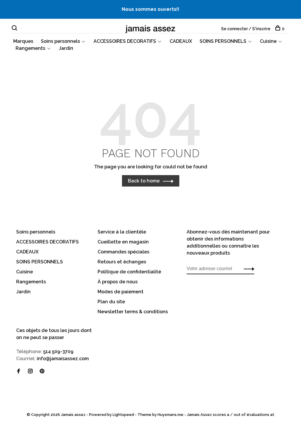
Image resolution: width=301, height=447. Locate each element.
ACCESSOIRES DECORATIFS (124, 41)
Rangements (30, 48)
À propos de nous (118, 282)
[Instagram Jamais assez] (30, 371)
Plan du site (111, 301)
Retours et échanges (122, 262)
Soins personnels (60, 41)
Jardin (66, 48)
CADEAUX (181, 41)
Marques (23, 41)
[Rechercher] (15, 28)
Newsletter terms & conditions (133, 311)
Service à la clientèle (122, 232)
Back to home (144, 181)
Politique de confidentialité (129, 272)
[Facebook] (18, 371)
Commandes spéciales (123, 252)
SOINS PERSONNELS (223, 41)
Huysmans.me (171, 414)
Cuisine (268, 41)
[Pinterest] (42, 371)
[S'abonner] (247, 268)
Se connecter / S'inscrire (245, 28)
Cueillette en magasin (123, 242)
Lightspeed (123, 414)
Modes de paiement (120, 291)
